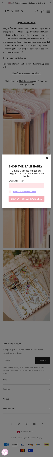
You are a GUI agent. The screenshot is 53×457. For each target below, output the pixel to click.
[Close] (47, 158)
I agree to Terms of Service (24, 192)
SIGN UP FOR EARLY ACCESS (26, 198)
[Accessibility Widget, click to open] (4, 452)
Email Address (16, 181)
